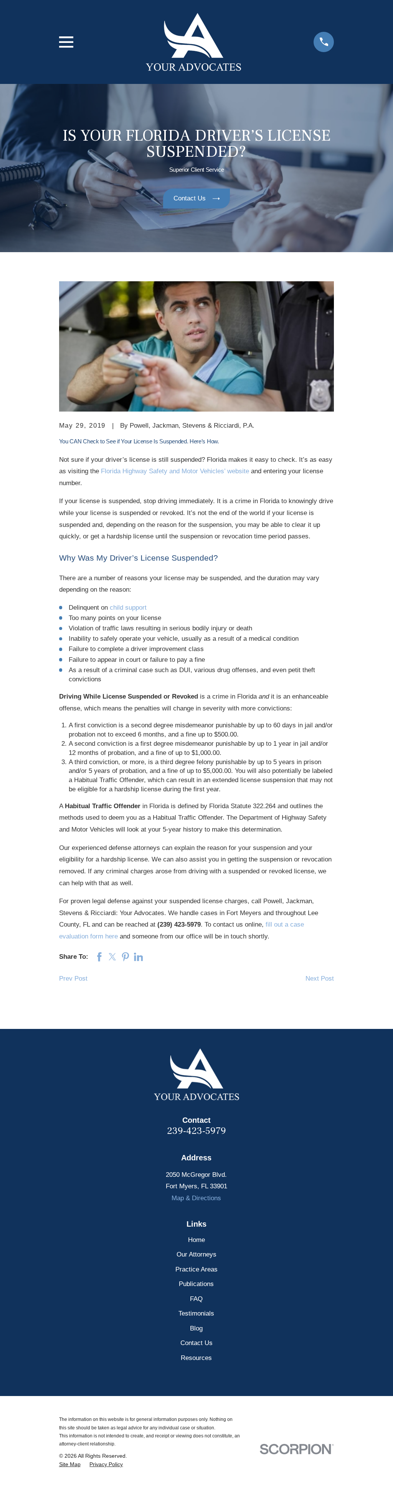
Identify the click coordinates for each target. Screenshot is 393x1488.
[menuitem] (70, 1464)
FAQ (196, 1299)
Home (196, 1240)
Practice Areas (196, 1269)
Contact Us (196, 1343)
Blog (196, 1328)
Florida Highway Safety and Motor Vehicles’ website (175, 471)
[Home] (193, 42)
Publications (196, 1284)
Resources (196, 1358)
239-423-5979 (196, 1131)
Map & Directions (196, 1198)
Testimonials (196, 1313)
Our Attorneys (196, 1254)
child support (128, 607)
